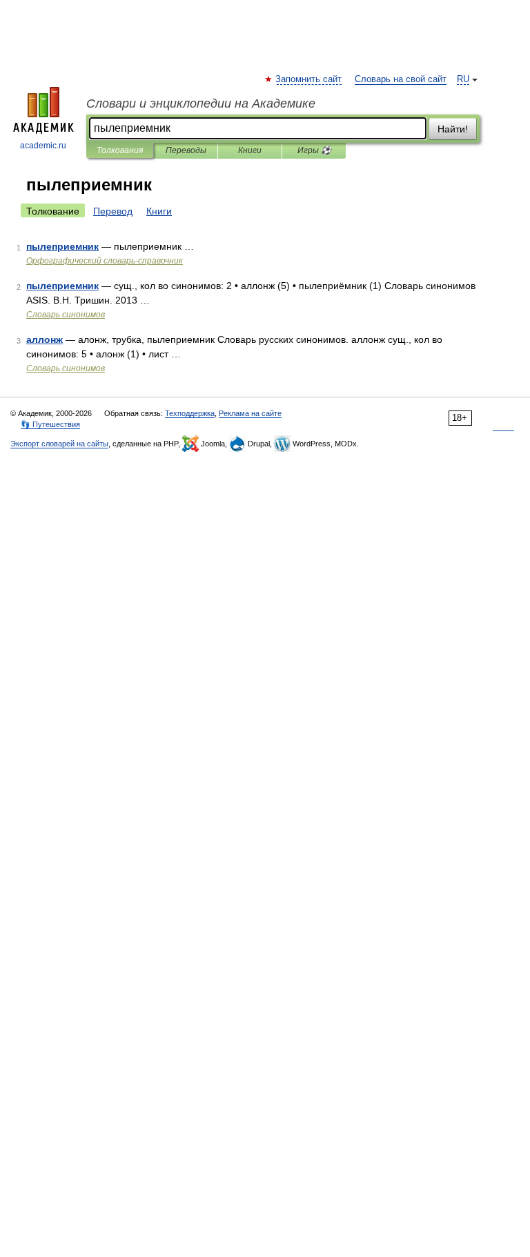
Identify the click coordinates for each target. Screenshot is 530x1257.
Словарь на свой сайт (400, 79)
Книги (250, 150)
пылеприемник (62, 246)
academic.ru (43, 145)
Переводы (186, 150)
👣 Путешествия (50, 424)
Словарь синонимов (65, 314)
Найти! (453, 129)
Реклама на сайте (250, 413)
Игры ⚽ (314, 150)
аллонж (44, 339)
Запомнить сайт (309, 79)
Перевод (112, 211)
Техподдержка (190, 413)
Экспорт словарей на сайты (59, 443)
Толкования (120, 150)
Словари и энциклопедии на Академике (200, 103)
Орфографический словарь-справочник (104, 261)
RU (463, 79)
